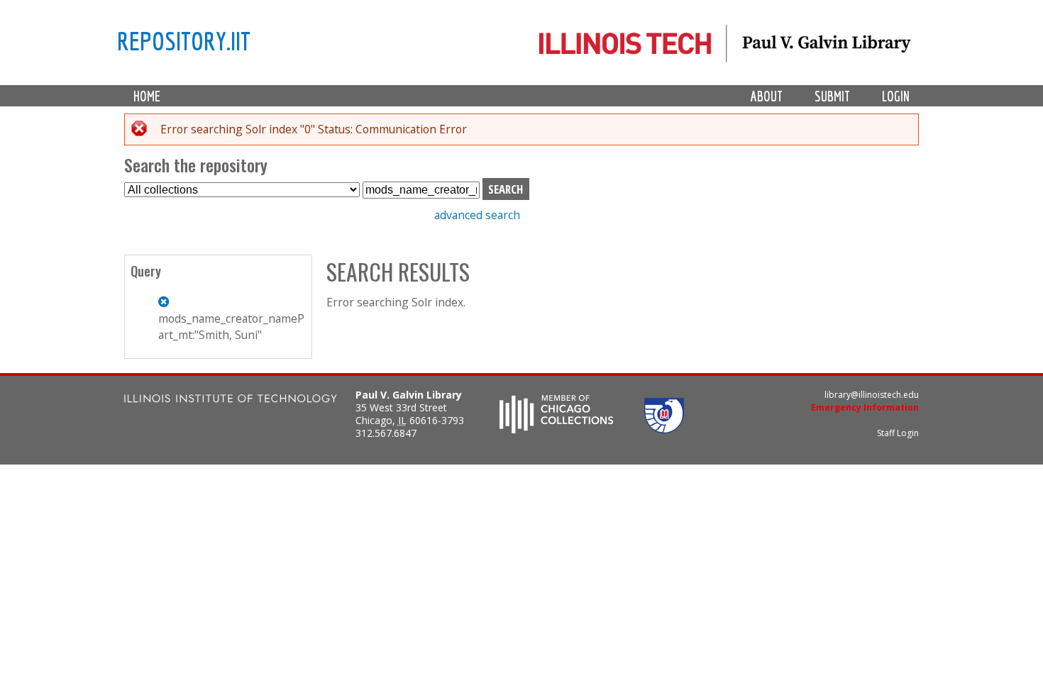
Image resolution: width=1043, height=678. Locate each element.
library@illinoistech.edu (871, 395)
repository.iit (183, 40)
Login (896, 96)
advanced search (477, 215)
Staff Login (898, 433)
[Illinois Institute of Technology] (230, 400)
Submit (832, 96)
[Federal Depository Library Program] (664, 429)
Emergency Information (865, 407)
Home (146, 96)
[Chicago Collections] (556, 429)
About (767, 96)
